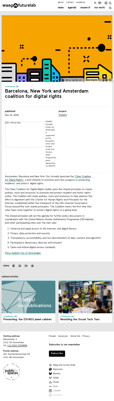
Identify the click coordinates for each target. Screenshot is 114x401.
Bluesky (56, 374)
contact (70, 2)
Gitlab (56, 378)
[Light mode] (106, 3)
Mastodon (58, 369)
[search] (110, 8)
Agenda (72, 7)
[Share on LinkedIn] (20, 266)
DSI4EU (63, 115)
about (61, 2)
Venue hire (75, 336)
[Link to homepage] (19, 5)
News (61, 7)
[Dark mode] (110, 3)
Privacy (86, 336)
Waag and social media (64, 365)
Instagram (57, 395)
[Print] (32, 266)
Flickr (55, 386)
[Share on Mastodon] (13, 266)
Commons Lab (12, 87)
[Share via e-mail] (26, 266)
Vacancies (63, 336)
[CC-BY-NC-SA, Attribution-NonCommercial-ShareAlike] (105, 80)
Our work (99, 7)
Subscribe (57, 353)
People (52, 336)
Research (85, 7)
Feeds (56, 382)
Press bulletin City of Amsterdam (23, 253)
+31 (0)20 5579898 (17, 346)
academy (80, 2)
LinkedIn (57, 391)
